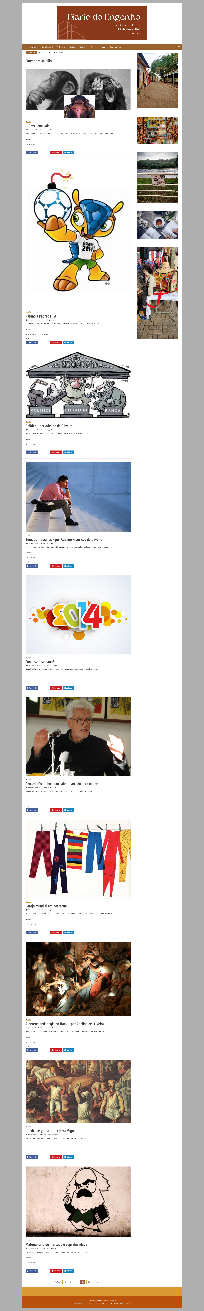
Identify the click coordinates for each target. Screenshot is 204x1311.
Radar (103, 47)
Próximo (97, 1282)
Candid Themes (125, 1303)
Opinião (93, 47)
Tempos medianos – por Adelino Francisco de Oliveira (64, 539)
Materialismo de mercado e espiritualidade (56, 1244)
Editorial (83, 47)
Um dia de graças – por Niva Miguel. (51, 1131)
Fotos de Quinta (116, 47)
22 (89, 1282)
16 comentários (31, 1042)
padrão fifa (33, 334)
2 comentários (30, 802)
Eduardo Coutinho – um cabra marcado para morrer (62, 784)
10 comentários (31, 1262)
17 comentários (43, 334)
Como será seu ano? (40, 662)
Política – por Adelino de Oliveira (49, 426)
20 (77, 1282)
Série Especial (47, 47)
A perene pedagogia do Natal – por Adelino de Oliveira (65, 1024)
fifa (28, 334)
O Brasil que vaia (38, 126)
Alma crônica (32, 47)
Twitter (45, 152)
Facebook (32, 152)
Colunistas (61, 47)
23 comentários (31, 444)
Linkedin (69, 152)
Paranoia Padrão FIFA (41, 316)
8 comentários (30, 557)
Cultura (72, 47)
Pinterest (56, 152)
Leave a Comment (31, 680)
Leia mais (28, 139)
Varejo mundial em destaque (46, 906)
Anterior (58, 1282)
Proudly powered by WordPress (85, 1303)
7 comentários (30, 144)
